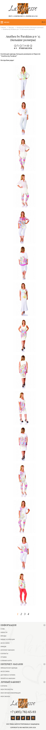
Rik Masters (24, 727)
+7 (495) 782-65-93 (23, 712)
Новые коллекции (8, 639)
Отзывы (4, 657)
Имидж (3, 647)
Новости (4, 632)
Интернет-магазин (8, 650)
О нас (3, 629)
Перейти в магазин (8, 678)
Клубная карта (6, 661)
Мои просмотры (7, 689)
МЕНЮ (6, 22)
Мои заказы (5, 696)
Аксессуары (5, 643)
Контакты (4, 654)
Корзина (4, 686)
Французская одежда (9, 668)
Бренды (3, 636)
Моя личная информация (11, 693)
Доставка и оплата (8, 675)
